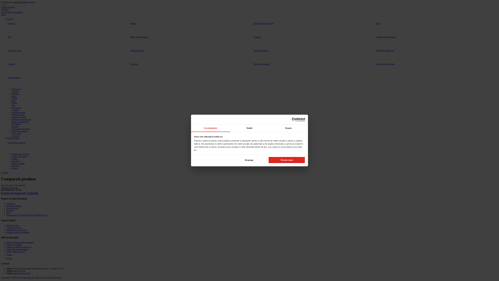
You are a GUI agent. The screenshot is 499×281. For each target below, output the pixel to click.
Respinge (249, 160)
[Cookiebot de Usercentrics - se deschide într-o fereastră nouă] (293, 120)
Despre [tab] (288, 128)
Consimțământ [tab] (210, 128)
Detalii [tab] (249, 128)
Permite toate (287, 160)
